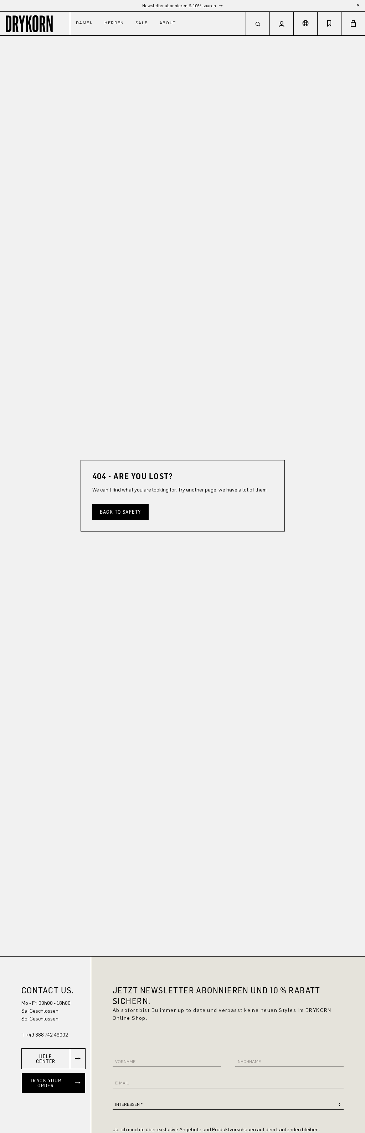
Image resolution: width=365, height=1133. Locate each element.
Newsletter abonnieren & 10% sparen (179, 5)
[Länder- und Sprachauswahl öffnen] (305, 23)
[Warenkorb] (353, 23)
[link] (53, 1058)
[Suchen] (257, 23)
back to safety (120, 512)
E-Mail (122, 1082)
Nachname (249, 1061)
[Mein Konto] (281, 23)
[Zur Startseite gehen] (35, 23)
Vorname (125, 1061)
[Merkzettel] (329, 23)
